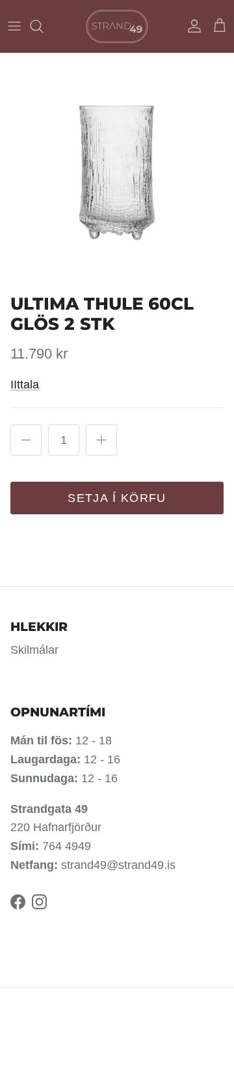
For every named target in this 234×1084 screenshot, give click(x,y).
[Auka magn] (101, 440)
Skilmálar (34, 649)
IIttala (24, 384)
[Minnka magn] (26, 440)
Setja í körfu (117, 498)
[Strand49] (117, 26)
